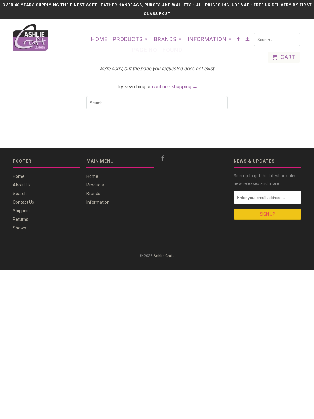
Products (130, 39)
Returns (20, 219)
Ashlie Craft (163, 255)
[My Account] (247, 40)
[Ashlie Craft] (43, 37)
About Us (22, 185)
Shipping (21, 210)
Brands (168, 39)
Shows (19, 227)
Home (99, 39)
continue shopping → (174, 87)
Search (20, 193)
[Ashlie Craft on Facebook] (238, 40)
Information (210, 39)
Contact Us (23, 202)
